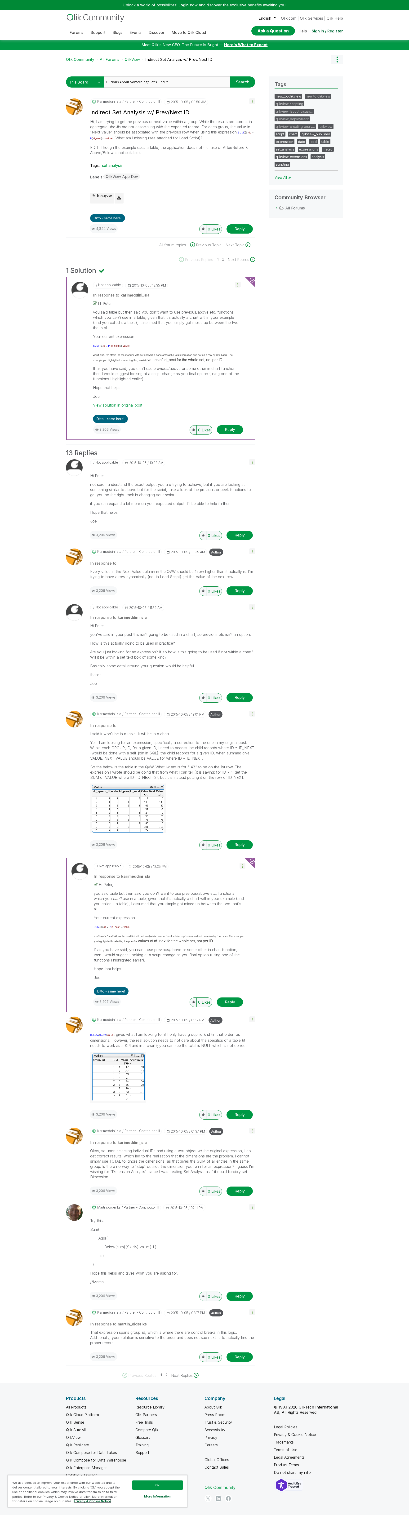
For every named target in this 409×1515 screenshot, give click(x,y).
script (280, 134)
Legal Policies (285, 1427)
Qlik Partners (146, 1414)
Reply (240, 228)
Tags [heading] (280, 84)
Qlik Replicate (77, 1445)
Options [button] (337, 59)
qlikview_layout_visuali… (294, 111)
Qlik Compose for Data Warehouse (96, 1460)
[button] (252, 101)
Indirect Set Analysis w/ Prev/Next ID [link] (178, 59)
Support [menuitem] (97, 32)
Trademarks (284, 1442)
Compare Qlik (146, 1429)
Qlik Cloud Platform (82, 1414)
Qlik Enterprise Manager (86, 1467)
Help (302, 31)
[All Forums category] (277, 208)
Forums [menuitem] (76, 32)
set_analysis (285, 149)
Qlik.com (288, 18)
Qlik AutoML (76, 1429)
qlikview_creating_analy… (295, 126)
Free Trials (144, 1422)
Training (142, 1445)
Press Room (214, 1414)
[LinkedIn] (218, 1498)
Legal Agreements (289, 1457)
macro (328, 149)
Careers (211, 1445)
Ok (157, 1485)
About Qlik (213, 1407)
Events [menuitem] (135, 32)
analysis (318, 157)
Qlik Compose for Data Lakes (91, 1452)
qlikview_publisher (316, 134)
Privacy (210, 1437)
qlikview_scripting (289, 104)
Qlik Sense (75, 1422)
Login (183, 5)
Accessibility (214, 1429)
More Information (157, 1496)
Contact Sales (216, 1467)
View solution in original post (117, 405)
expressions (308, 149)
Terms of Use (285, 1449)
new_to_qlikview (288, 96)
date (301, 142)
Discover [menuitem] (156, 32)
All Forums (109, 59)
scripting (282, 164)
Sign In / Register (327, 31)
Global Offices (216, 1459)
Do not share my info (293, 1472)
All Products (76, 1407)
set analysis (112, 165)
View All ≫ (283, 177)
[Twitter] (208, 1498)
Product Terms (286, 1464)
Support (142, 1452)
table (325, 142)
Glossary (143, 1437)
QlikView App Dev (122, 176)
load (313, 142)
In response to (121, 295)
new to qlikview (318, 96)
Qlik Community (80, 59)
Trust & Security (218, 1422)
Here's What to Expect (246, 44)
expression (284, 142)
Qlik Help (335, 18)
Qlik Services (311, 18)
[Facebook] (228, 1498)
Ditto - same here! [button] (107, 218)
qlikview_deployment (292, 119)
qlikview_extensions (291, 157)
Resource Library (149, 1407)
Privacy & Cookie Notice (295, 1434)
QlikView (132, 59)
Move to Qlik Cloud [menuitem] (189, 32)
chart (293, 134)
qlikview (326, 126)
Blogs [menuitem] (117, 32)
